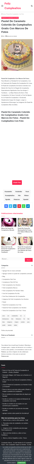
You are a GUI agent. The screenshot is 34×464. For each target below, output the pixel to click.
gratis (8, 199)
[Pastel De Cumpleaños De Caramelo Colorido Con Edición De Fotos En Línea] (25, 241)
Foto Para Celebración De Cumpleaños (13, 296)
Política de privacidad (7, 330)
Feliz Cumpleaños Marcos (9, 288)
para (28, 322)
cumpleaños (10, 195)
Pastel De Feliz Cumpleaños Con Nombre (14, 307)
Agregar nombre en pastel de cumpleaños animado (17, 273)
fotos (27, 195)
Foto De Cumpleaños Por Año (11, 293)
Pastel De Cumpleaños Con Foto (15, 14)
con (27, 191)
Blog (3, 276)
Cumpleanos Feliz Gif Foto (10, 282)
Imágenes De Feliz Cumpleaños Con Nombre (15, 299)
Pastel (4, 302)
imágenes (9, 322)
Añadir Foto (17, 182)
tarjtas (15, 325)
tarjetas (10, 325)
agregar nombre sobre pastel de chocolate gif (15, 413)
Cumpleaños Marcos (6, 442)
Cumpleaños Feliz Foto (9, 279)
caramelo (8, 191)
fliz (24, 319)
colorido (19, 191)
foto (28, 319)
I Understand (21, 462)
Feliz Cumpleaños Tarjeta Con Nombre (16, 444)
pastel (26, 199)
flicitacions (18, 319)
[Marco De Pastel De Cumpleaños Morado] (8, 222)
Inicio (4, 14)
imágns (16, 322)
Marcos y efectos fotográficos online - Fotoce (15, 438)
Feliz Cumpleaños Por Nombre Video (13, 290)
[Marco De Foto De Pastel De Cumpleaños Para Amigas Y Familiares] (8, 241)
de (20, 195)
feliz (12, 319)
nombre (23, 322)
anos (3, 315)
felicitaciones (5, 319)
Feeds (3, 365)
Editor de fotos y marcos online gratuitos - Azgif (15, 420)
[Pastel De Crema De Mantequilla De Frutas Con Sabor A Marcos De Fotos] (25, 222)
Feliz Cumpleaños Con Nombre (11, 285)
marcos (17, 199)
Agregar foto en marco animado (11, 270)
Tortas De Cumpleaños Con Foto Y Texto (14, 310)
